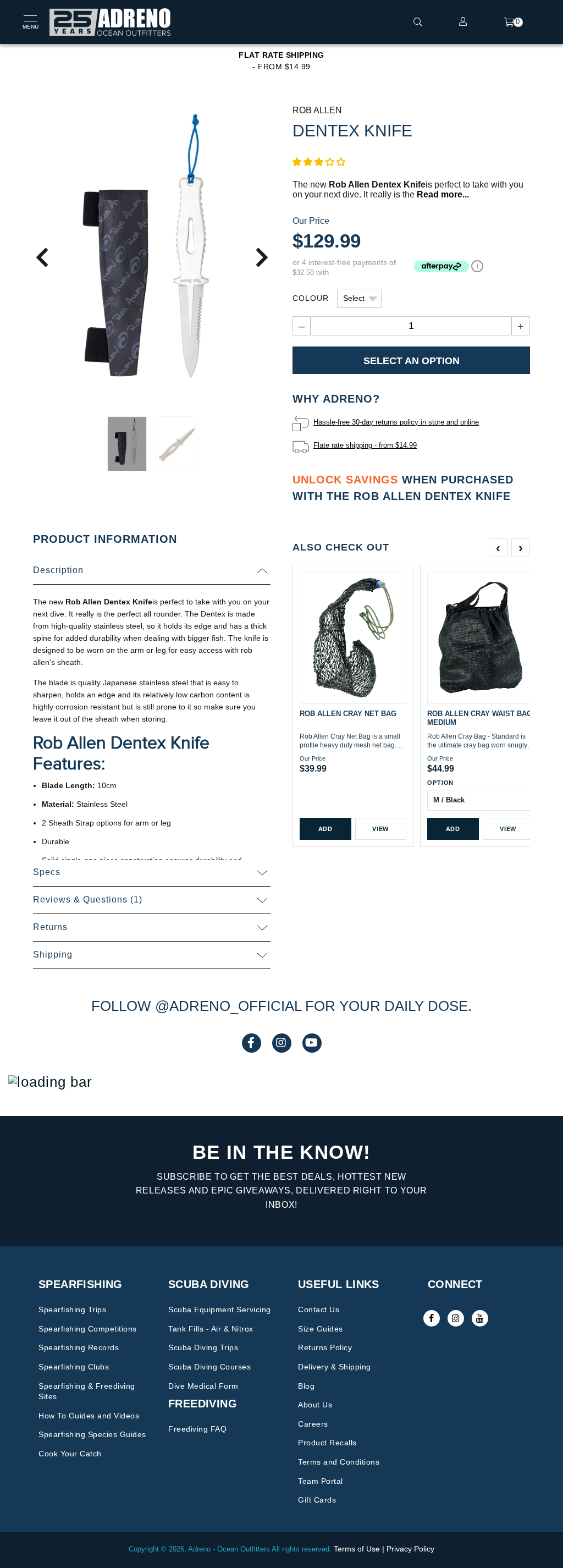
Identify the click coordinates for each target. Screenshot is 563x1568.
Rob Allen (317, 110)
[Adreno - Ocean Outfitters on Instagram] (456, 1318)
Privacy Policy (410, 1548)
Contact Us (318, 1309)
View (380, 829)
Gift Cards (317, 1499)
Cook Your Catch (70, 1453)
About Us (315, 1404)
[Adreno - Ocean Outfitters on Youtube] (480, 1318)
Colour (310, 298)
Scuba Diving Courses (209, 1366)
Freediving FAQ (197, 1428)
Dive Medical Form (203, 1386)
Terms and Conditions (338, 1461)
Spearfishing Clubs (73, 1366)
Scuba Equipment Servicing (219, 1309)
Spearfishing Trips (72, 1309)
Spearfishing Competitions (87, 1328)
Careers (313, 1424)
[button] (318, 162)
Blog (306, 1386)
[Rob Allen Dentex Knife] (152, 256)
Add (325, 829)
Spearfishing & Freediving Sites (86, 1391)
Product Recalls (327, 1442)
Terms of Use (357, 1548)
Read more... (443, 194)
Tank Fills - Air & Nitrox (210, 1328)
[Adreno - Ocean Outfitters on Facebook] (431, 1318)
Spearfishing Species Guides (92, 1434)
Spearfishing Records (78, 1347)
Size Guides (320, 1328)
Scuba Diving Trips (203, 1347)
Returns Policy (325, 1347)
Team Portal (320, 1481)
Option (440, 782)
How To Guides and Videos (88, 1415)
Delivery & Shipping (334, 1366)
